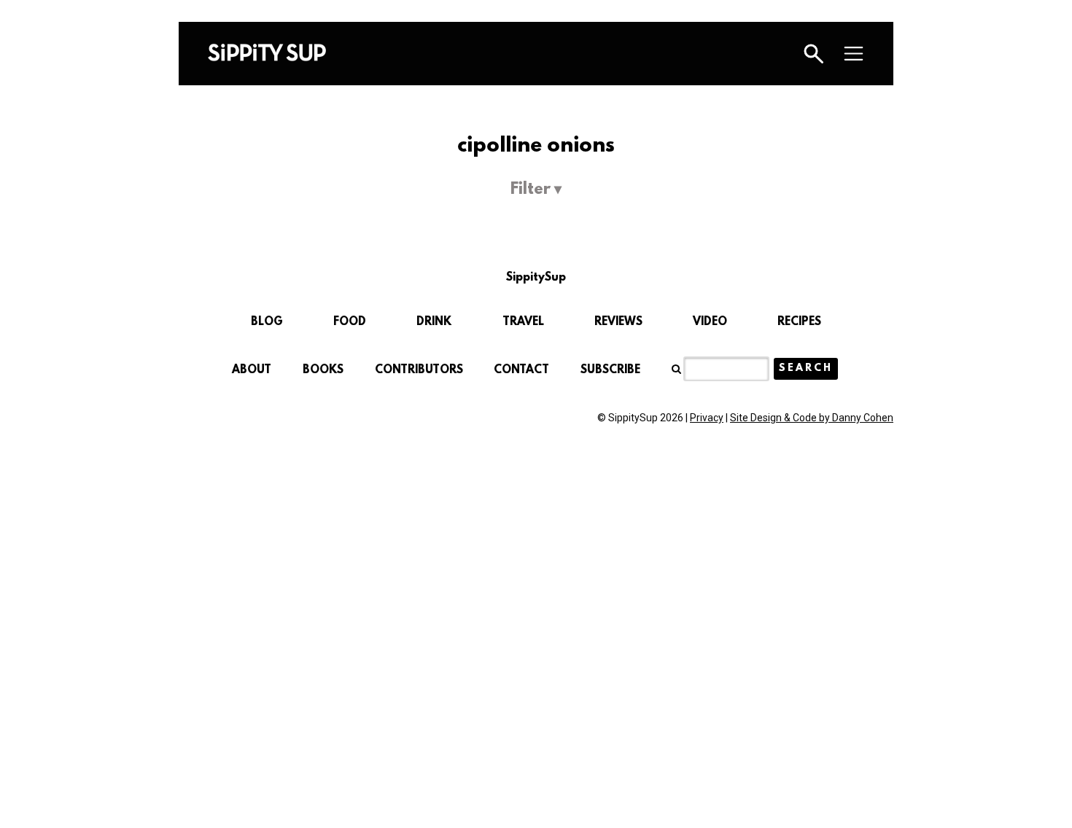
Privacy (706, 417)
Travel (523, 322)
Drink (433, 322)
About (251, 370)
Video (710, 322)
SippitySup (267, 52)
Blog (267, 322)
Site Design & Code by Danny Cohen (811, 417)
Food (349, 322)
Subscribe (610, 370)
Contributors (419, 370)
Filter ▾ (536, 190)
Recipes (799, 322)
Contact (521, 370)
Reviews (618, 322)
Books (323, 370)
